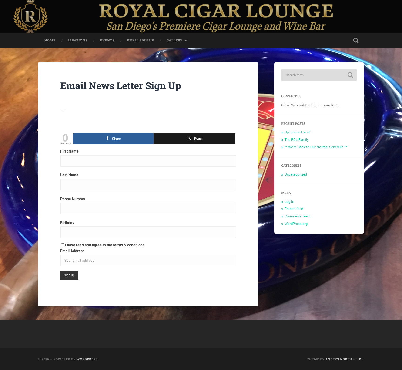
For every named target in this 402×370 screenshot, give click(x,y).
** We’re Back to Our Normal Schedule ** (316, 147)
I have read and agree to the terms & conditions (104, 245)
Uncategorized (296, 174)
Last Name (69, 175)
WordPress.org (296, 224)
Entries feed (294, 209)
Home (50, 40)
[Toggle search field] (356, 40)
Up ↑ (360, 359)
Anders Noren (338, 359)
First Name (69, 151)
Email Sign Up (140, 40)
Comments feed (297, 216)
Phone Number (72, 199)
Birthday (67, 223)
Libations (77, 40)
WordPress (87, 359)
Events (107, 40)
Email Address (72, 251)
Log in (289, 202)
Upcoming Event (297, 132)
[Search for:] (319, 75)
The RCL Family (297, 140)
